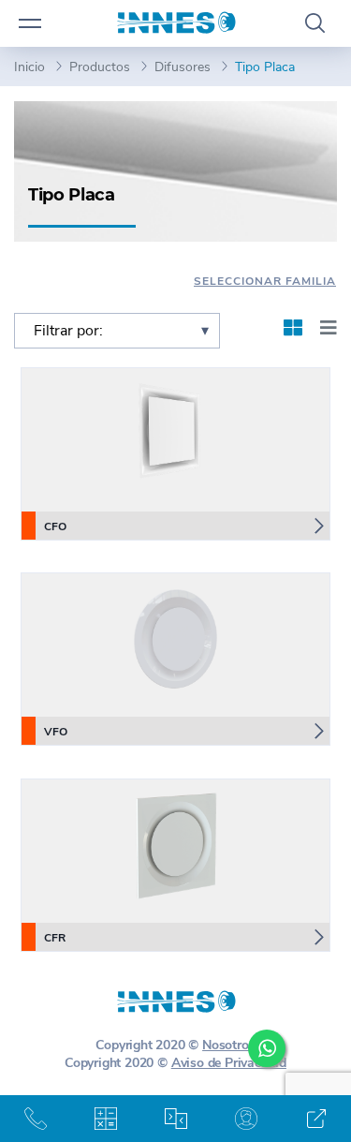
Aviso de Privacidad (228, 1063)
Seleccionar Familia (265, 281)
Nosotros (228, 1045)
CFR (55, 937)
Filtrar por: (68, 330)
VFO (55, 731)
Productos (99, 67)
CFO (55, 526)
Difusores (182, 67)
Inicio (29, 67)
